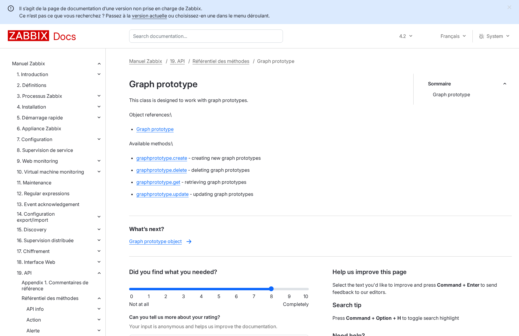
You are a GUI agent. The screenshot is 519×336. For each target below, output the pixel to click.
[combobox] (207, 36)
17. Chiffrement (33, 251)
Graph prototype (451, 94)
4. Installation (31, 107)
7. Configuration (34, 139)
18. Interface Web (36, 262)
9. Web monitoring (37, 161)
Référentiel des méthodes (50, 298)
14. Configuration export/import (36, 217)
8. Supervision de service (45, 150)
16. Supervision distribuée (45, 240)
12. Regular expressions (43, 193)
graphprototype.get (158, 182)
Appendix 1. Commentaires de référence (55, 285)
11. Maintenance (34, 183)
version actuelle (149, 16)
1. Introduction (32, 74)
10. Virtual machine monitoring (50, 172)
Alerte (33, 331)
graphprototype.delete (161, 170)
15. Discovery (32, 230)
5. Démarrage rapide (40, 118)
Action (33, 320)
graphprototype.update (162, 194)
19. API (24, 273)
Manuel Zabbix (28, 63)
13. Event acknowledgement (48, 204)
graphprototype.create (161, 158)
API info (35, 309)
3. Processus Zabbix (39, 96)
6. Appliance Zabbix (39, 128)
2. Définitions (31, 85)
